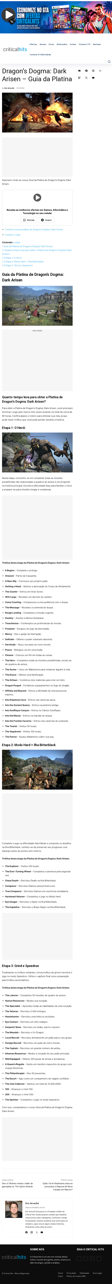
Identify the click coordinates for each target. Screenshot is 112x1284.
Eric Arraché (9, 88)
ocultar (16, 242)
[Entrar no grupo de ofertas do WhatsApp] (56, 17)
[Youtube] (42, 1231)
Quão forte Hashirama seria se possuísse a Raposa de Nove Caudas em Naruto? (58, 1186)
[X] (37, 1231)
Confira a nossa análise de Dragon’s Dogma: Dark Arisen (34, 229)
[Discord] (79, 70)
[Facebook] (26, 1231)
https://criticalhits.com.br (35, 1207)
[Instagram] (31, 1231)
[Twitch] (79, 77)
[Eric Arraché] (13, 1217)
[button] (109, 61)
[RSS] (100, 70)
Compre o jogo (12, 234)
